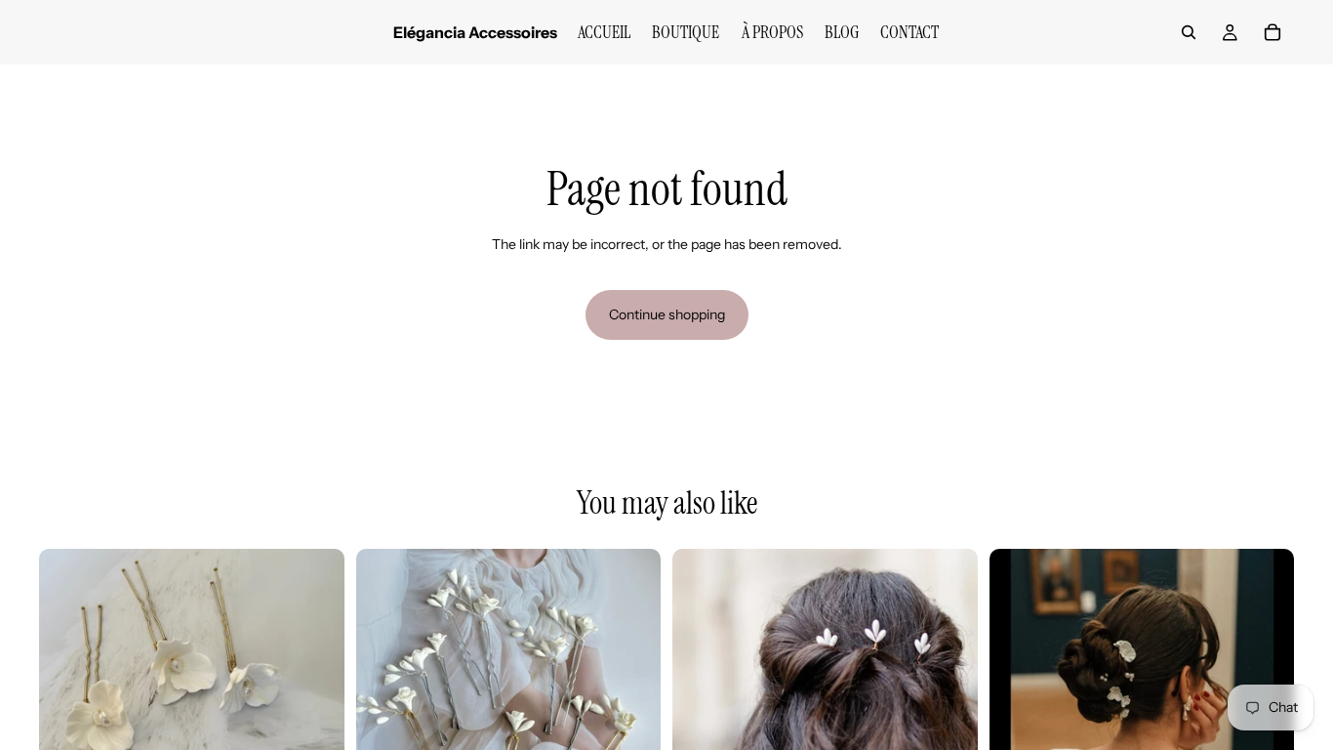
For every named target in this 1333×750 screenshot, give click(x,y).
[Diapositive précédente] (68, 701)
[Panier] (1272, 32)
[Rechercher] (1188, 32)
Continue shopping (667, 314)
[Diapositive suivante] (315, 701)
